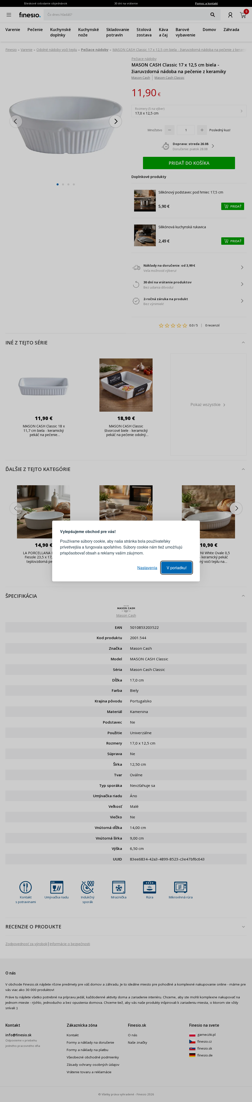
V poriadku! (177, 567)
